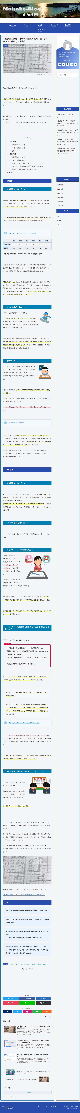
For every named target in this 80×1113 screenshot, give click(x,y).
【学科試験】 (12, 142)
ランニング (59, 1106)
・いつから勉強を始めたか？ (18, 148)
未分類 (66, 1106)
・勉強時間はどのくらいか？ (18, 145)
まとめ (11, 172)
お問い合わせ (74, 1106)
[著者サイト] (7, 1011)
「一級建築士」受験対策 (16, 423)
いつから (12, 964)
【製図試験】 (12, 154)
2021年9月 (60, 197)
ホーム (41, 1106)
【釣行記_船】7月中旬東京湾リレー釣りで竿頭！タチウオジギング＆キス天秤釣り (67, 123)
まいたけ (68, 40)
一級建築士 (27, 964)
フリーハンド (20, 964)
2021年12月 (60, 193)
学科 (40, 964)
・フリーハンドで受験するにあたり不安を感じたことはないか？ (28, 166)
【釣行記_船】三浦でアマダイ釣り (67, 115)
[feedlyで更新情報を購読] (37, 1011)
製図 (45, 964)
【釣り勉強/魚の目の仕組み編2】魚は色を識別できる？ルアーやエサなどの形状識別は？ (67, 150)
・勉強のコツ (14, 151)
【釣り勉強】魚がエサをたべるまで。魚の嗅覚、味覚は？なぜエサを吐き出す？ (67, 141)
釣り (58, 224)
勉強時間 (35, 964)
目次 (25, 138)
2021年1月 (60, 205)
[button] (77, 75)
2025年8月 (60, 189)
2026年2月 (60, 185)
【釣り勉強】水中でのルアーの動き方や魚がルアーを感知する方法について (67, 132)
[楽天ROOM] (27, 1011)
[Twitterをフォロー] (17, 1011)
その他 (6, 964)
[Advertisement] (27, 80)
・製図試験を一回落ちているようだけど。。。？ (24, 169)
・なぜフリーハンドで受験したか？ (20, 163)
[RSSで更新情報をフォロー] (46, 1011)
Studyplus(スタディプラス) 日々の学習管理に (23, 233)
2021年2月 (60, 201)
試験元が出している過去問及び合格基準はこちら (24, 723)
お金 (58, 216)
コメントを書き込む (27, 1092)
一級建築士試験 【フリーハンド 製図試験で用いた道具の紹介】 (24, 895)
